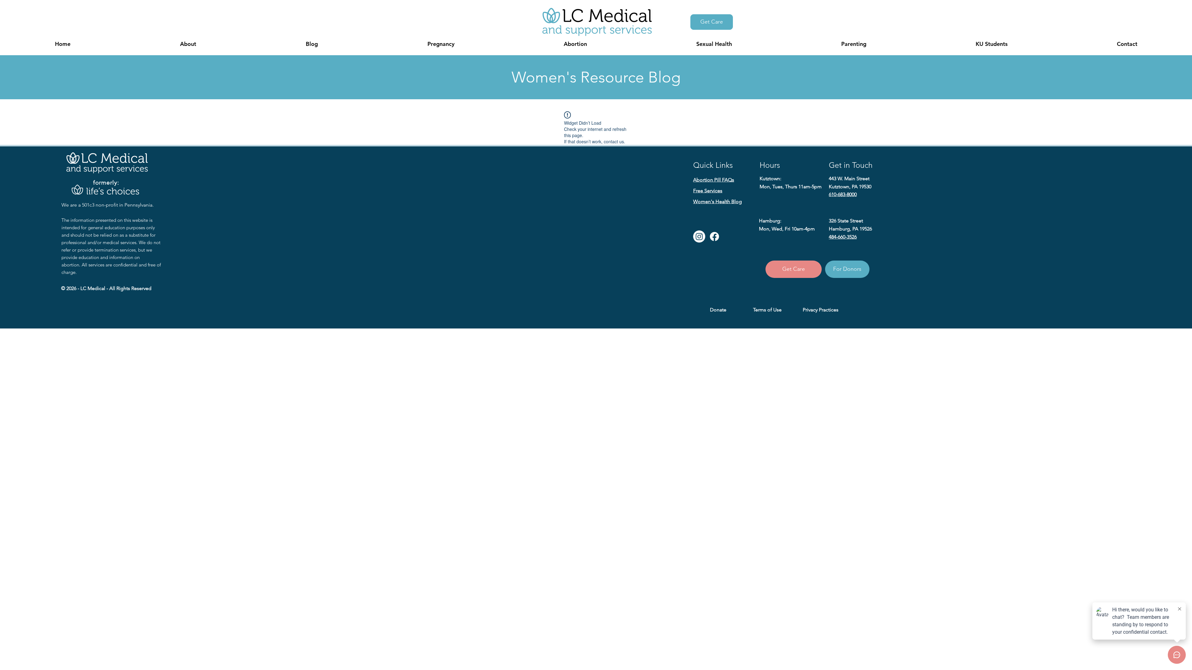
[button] (188, 44)
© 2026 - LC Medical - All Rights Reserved (106, 288)
